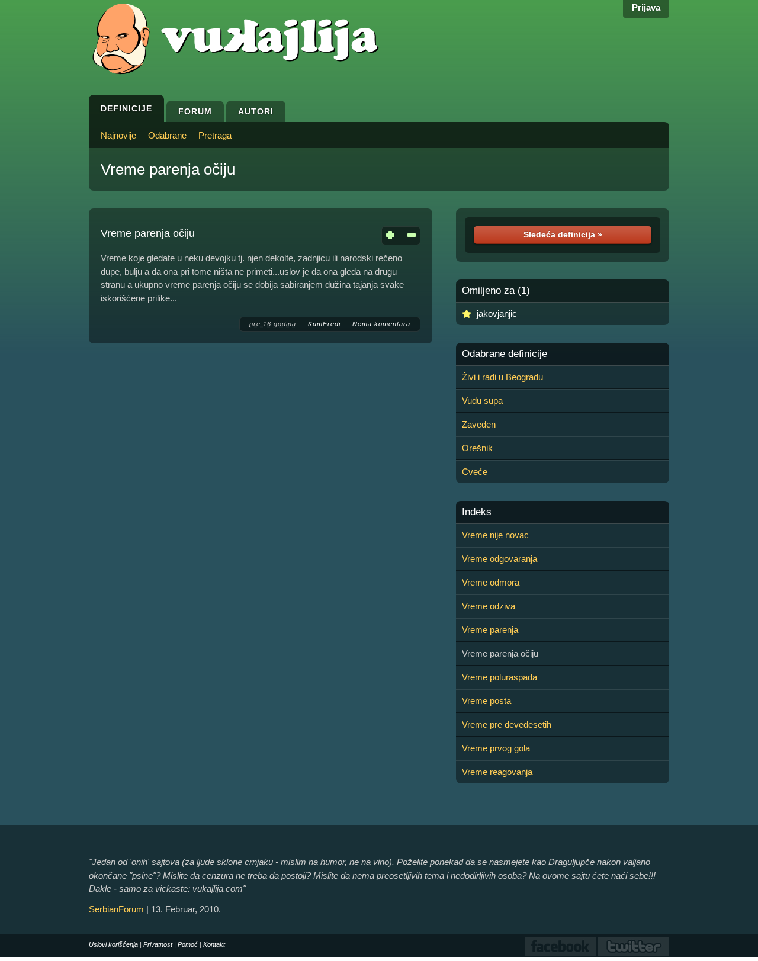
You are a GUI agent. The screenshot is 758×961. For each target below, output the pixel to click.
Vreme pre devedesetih (506, 724)
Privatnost (157, 944)
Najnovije (118, 135)
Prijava (646, 7)
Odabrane (167, 135)
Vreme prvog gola (496, 748)
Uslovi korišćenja (113, 944)
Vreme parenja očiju (168, 169)
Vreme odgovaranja (499, 559)
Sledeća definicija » (562, 234)
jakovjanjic (497, 313)
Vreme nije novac (495, 535)
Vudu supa (482, 401)
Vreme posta (486, 701)
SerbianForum (116, 909)
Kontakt (214, 944)
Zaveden (479, 424)
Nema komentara (381, 323)
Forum (195, 111)
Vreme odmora (490, 582)
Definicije (126, 108)
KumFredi (324, 323)
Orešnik (477, 448)
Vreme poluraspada (499, 677)
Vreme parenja (490, 630)
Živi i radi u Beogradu (502, 377)
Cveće (474, 472)
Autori (256, 111)
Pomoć (188, 944)
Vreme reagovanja (497, 772)
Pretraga (215, 135)
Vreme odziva (488, 606)
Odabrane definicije (504, 354)
